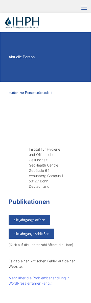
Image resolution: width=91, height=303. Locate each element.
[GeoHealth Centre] (22, 22)
